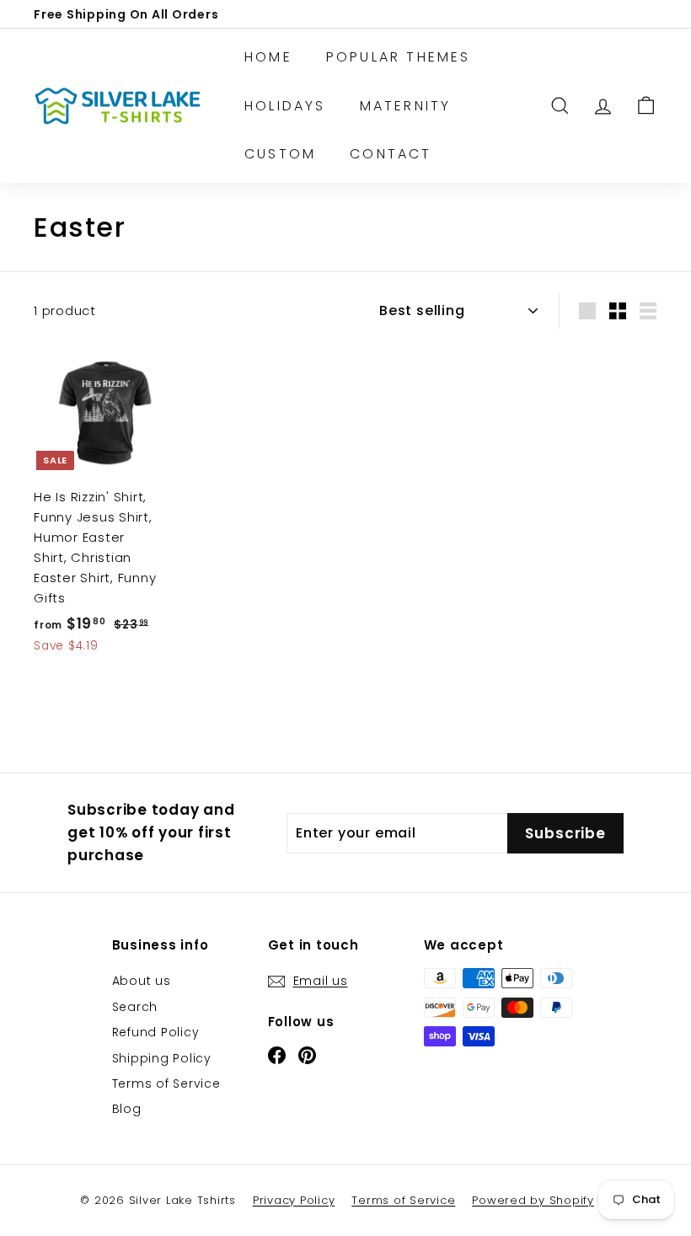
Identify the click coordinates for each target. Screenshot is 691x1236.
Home (268, 57)
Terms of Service (166, 1083)
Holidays (285, 105)
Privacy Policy (294, 1200)
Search (135, 1006)
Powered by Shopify (533, 1200)
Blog (127, 1108)
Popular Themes (398, 57)
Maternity (406, 105)
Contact (390, 153)
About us (141, 980)
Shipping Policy (162, 1058)
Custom (280, 153)
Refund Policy (156, 1032)
